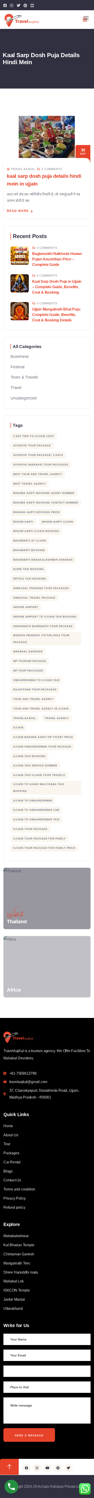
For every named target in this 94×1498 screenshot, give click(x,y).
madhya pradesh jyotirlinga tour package (41, 638)
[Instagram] (37, 1468)
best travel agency (29, 483)
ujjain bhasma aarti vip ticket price (43, 737)
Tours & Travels (24, 377)
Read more (18, 211)
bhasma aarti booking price (36, 512)
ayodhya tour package (32, 445)
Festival (17, 367)
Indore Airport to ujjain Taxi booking (45, 616)
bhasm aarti (23, 521)
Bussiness (19, 356)
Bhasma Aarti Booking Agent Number (43, 493)
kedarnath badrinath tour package (43, 626)
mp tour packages (28, 670)
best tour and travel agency (37, 474)
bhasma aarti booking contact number (45, 502)
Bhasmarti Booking (29, 550)
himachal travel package (34, 597)
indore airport (25, 607)
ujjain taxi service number (35, 765)
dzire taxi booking (28, 569)
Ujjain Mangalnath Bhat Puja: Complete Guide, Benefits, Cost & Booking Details (56, 314)
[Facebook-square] (26, 1468)
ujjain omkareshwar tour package (42, 746)
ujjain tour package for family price (44, 848)
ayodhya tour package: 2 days (38, 455)
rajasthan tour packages (35, 689)
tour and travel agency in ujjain (41, 708)
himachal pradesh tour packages (41, 588)
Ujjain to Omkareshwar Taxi (36, 819)
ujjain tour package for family (39, 838)
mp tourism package (29, 661)
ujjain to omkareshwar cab (36, 810)
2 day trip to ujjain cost (33, 436)
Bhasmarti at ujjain (29, 540)
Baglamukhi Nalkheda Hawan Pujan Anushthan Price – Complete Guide (57, 259)
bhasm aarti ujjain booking (36, 531)
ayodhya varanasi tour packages (40, 464)
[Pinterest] (58, 1468)
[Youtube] (47, 1468)
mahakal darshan (28, 651)
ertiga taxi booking (29, 578)
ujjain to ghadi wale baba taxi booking (38, 787)
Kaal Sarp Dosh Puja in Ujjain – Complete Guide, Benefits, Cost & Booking (56, 287)
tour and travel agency (33, 699)
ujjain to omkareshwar (32, 800)
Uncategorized (23, 398)
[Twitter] (68, 1468)
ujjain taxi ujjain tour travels (39, 775)
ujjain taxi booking (29, 756)
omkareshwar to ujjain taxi (36, 680)
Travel (15, 387)
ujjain (18, 727)
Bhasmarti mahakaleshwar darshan (43, 559)
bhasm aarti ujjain (57, 521)
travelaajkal (24, 718)
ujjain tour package (30, 829)
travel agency (57, 718)
